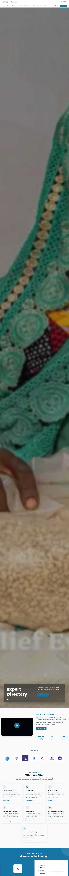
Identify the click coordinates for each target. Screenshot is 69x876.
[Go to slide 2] (8, 699)
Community (36, 6)
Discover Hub (42, 694)
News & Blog (44, 6)
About (8, 6)
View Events (51, 800)
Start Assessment (52, 821)
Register (56, 6)
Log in (63, 6)
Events (21, 6)
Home (3, 6)
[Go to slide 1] (7, 699)
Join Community (7, 821)
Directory (27, 6)
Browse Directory (30, 800)
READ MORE (40, 728)
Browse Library (6, 800)
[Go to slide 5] (12, 699)
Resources (15, 6)
